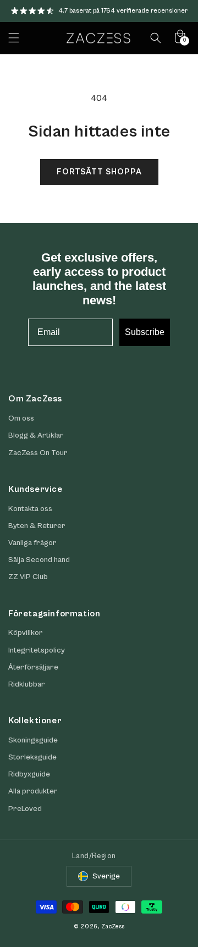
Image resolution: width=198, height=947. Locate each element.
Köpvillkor (25, 632)
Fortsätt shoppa (99, 172)
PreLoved (25, 808)
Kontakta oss (30, 508)
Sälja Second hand (39, 559)
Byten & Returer (36, 525)
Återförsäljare (33, 667)
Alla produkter (33, 791)
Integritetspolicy (36, 650)
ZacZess (112, 926)
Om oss (21, 418)
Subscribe (144, 332)
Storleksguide (32, 757)
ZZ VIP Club (28, 576)
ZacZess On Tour (38, 453)
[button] (14, 38)
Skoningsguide (33, 740)
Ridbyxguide (29, 774)
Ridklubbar (26, 684)
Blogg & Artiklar (36, 435)
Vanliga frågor (32, 542)
